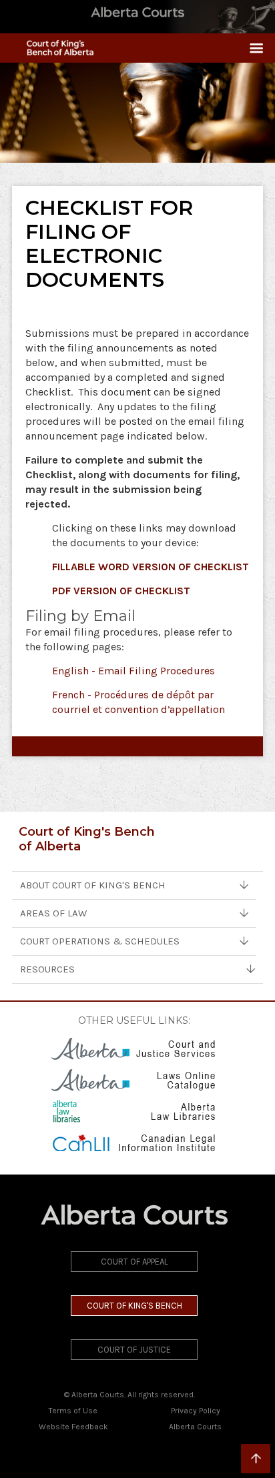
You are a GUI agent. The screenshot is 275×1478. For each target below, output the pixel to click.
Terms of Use (73, 1410)
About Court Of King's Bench (93, 885)
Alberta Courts (195, 1426)
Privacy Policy (195, 1410)
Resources (47, 969)
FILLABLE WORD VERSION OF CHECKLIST (150, 566)
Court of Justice (134, 1350)
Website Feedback (73, 1426)
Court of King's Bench (134, 1306)
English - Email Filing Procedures (133, 670)
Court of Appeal (134, 1262)
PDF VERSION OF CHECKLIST (121, 590)
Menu (251, 48)
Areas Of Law (53, 913)
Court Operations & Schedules (100, 941)
